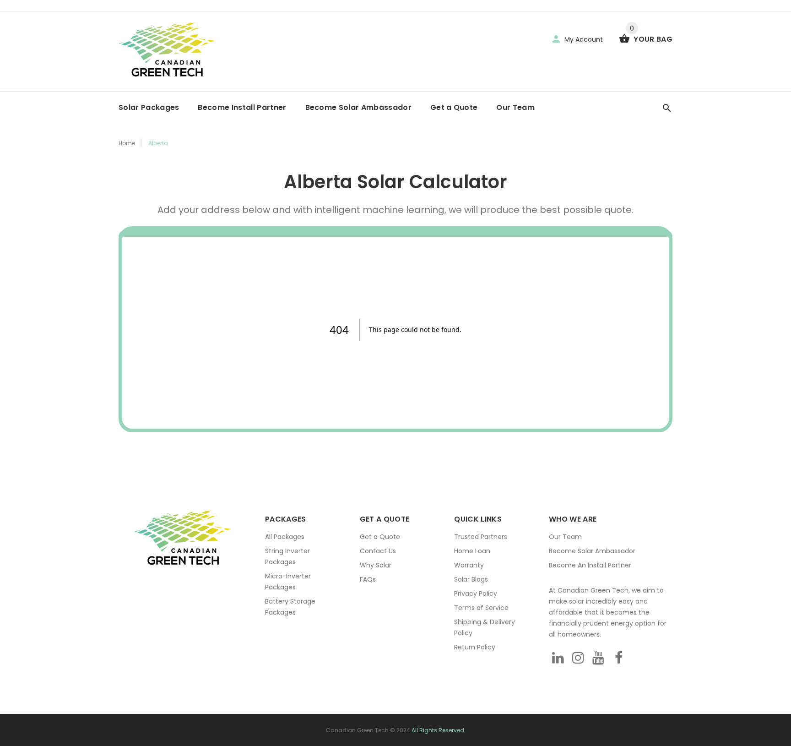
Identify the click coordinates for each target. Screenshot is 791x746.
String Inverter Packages (287, 556)
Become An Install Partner (590, 565)
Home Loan (472, 550)
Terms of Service (481, 607)
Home (127, 143)
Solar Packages (149, 107)
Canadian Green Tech (357, 730)
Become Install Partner (242, 107)
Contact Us (378, 550)
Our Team (515, 107)
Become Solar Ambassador (358, 107)
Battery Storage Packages (290, 607)
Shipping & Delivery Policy (484, 627)
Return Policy (474, 647)
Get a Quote (454, 107)
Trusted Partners (480, 536)
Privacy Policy (475, 593)
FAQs (368, 579)
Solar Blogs (471, 579)
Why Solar (375, 565)
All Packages (284, 536)
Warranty (469, 565)
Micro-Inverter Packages (288, 582)
